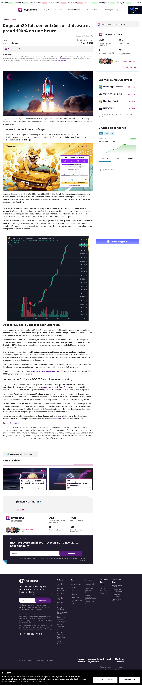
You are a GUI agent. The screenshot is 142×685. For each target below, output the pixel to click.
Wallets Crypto (93, 10)
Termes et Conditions (115, 595)
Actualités (58, 10)
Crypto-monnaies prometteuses (90, 597)
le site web (61, 418)
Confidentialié (41, 681)
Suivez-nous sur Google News (21, 454)
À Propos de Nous (116, 581)
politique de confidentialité (51, 558)
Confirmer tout (129, 679)
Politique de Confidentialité (117, 591)
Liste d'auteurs (129, 61)
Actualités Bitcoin (60, 585)
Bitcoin (73, 588)
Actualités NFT (60, 594)
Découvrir (131, 87)
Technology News (61, 638)
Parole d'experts (60, 625)
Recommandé (90, 580)
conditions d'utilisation (71, 558)
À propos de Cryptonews (93, 660)
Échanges (109, 10)
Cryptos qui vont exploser (90, 585)
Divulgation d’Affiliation (116, 600)
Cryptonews (6, 19)
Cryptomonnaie (76, 600)
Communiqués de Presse (62, 613)
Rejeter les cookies (105, 679)
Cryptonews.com (63, 57)
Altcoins (74, 594)
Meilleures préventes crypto (89, 590)
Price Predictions (61, 642)
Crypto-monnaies (103, 589)
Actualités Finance (60, 633)
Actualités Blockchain (61, 608)
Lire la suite (21, 509)
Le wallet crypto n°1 (120, 241)
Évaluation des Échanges (104, 582)
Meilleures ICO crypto (90, 602)
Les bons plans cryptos (62, 621)
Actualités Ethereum (60, 590)
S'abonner (71, 554)
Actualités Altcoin (60, 603)
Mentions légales (119, 660)
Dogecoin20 (16, 194)
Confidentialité (106, 659)
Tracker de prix (103, 594)
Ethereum (74, 591)
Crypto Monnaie (74, 10)
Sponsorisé (13, 19)
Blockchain (75, 597)
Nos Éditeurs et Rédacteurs (117, 586)
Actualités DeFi (60, 599)
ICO (58, 629)
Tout (45, 10)
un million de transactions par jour (44, 371)
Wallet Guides (76, 584)
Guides (73, 580)
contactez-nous (61, 60)
